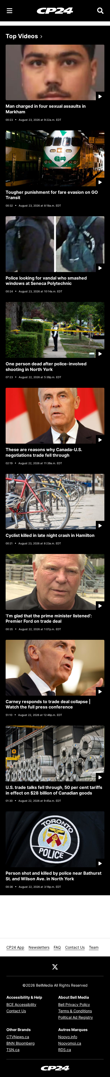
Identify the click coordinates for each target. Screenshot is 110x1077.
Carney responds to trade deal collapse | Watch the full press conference (48, 704)
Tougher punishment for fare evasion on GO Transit (52, 194)
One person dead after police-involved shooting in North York (46, 366)
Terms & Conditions (75, 1011)
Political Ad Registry (75, 1017)
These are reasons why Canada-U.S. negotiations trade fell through (44, 452)
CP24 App (15, 947)
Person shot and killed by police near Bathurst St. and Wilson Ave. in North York (53, 875)
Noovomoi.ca (69, 1043)
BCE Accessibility (21, 1004)
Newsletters (39, 947)
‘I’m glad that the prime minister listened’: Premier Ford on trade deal (49, 618)
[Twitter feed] (55, 966)
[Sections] (9, 10)
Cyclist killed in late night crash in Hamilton (50, 535)
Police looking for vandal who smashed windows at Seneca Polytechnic (46, 280)
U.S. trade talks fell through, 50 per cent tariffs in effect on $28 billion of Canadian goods (54, 790)
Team (94, 947)
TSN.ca (12, 1049)
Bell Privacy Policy (74, 1004)
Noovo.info (67, 1037)
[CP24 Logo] (55, 10)
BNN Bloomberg (20, 1043)
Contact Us (75, 947)
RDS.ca (64, 1049)
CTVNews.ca (17, 1037)
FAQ (57, 947)
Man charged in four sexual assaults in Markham (46, 108)
